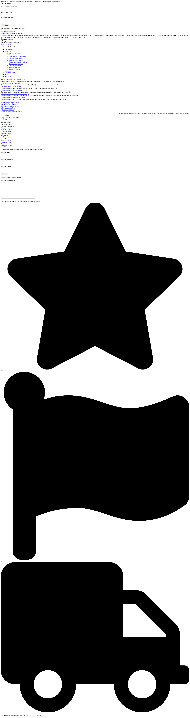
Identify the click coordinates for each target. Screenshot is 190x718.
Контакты (8, 76)
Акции (7, 74)
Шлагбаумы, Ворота (15, 67)
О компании (9, 49)
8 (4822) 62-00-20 (6, 130)
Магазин (8, 71)
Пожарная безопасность (17, 60)
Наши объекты (10, 73)
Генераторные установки (17, 57)
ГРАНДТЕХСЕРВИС (8, 32)
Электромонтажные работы (18, 62)
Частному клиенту (15, 69)
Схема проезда (6, 131)
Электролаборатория (16, 64)
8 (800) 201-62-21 (6, 140)
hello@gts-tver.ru (6, 146)
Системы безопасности (16, 58)
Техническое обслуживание (18, 55)
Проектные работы (15, 53)
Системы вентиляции (16, 65)
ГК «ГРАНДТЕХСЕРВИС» (10, 117)
